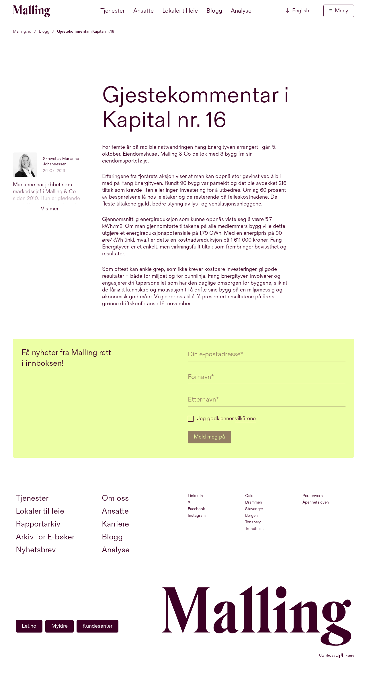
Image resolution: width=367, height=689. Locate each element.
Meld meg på (209, 437)
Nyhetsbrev (36, 550)
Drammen (253, 502)
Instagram (197, 515)
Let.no (29, 626)
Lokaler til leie (180, 10)
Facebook (196, 508)
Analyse (241, 10)
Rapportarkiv (38, 524)
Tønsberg (253, 522)
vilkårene (245, 418)
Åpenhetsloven (315, 502)
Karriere (115, 524)
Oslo (249, 495)
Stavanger (254, 508)
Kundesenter (97, 626)
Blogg (214, 10)
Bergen (251, 515)
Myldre (59, 626)
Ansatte (143, 10)
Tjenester (112, 10)
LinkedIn (195, 495)
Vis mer (49, 208)
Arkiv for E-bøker (45, 537)
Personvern (312, 495)
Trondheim (254, 528)
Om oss (115, 498)
